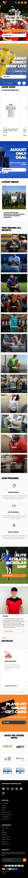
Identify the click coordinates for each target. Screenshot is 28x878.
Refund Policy (5, 844)
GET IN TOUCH (5, 819)
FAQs (3, 830)
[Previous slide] (19, 83)
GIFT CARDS (5, 803)
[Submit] (24, 860)
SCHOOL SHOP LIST (7, 814)
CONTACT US (5, 841)
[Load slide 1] (4, 83)
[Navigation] (25, 2)
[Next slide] (24, 83)
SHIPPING (4, 832)
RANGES (4, 807)
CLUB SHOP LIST (6, 812)
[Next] (8, 645)
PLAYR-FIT (5, 127)
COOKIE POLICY (6, 837)
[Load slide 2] (10, 83)
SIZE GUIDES (5, 828)
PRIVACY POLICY (6, 839)
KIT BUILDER (5, 817)
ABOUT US (4, 805)
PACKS (3, 810)
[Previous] (3, 645)
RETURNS (4, 834)
